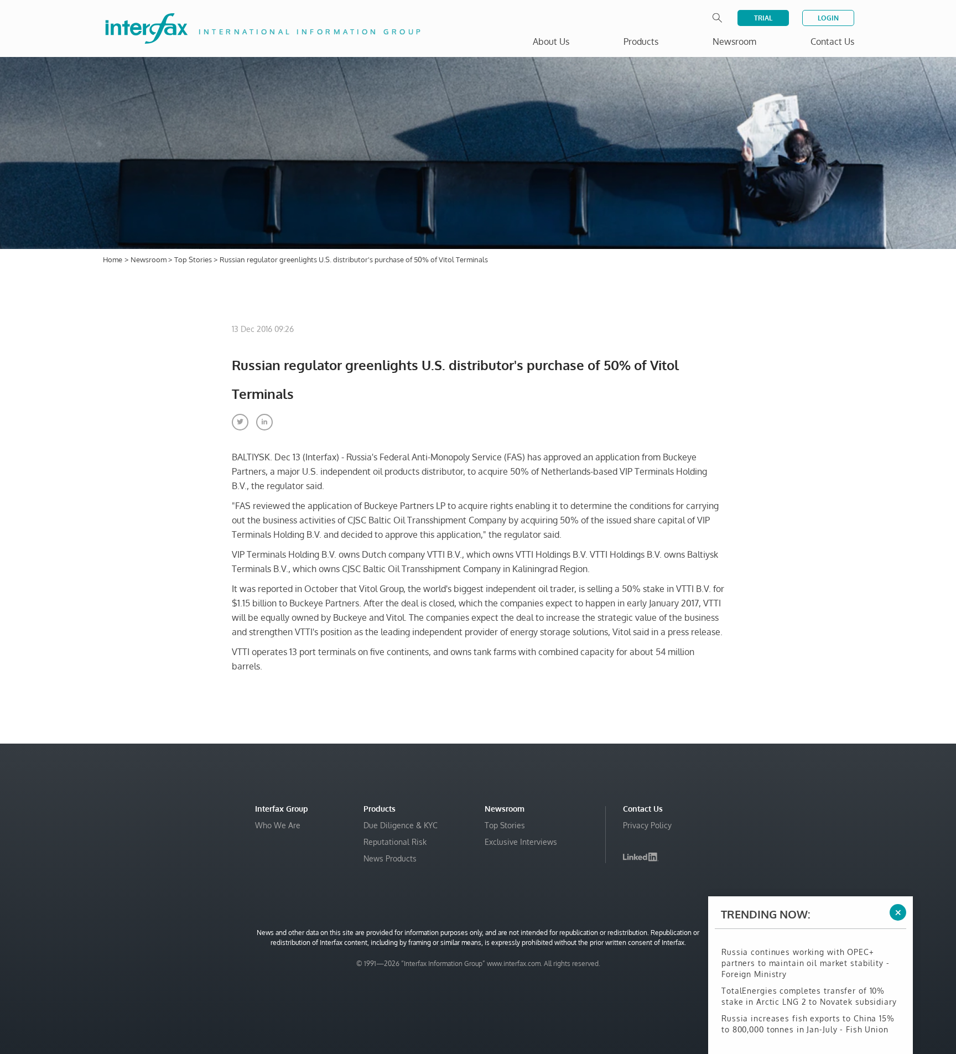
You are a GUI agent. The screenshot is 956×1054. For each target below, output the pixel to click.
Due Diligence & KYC (400, 825)
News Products (390, 858)
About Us (551, 41)
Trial (763, 18)
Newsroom (149, 259)
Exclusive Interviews (521, 842)
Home (112, 259)
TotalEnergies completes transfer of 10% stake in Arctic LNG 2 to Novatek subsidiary (809, 985)
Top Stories (194, 259)
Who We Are (277, 825)
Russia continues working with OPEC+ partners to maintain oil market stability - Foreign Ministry (805, 952)
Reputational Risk (395, 842)
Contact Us (832, 41)
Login (828, 18)
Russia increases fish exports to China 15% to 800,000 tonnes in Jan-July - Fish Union (808, 1013)
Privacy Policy (647, 825)
